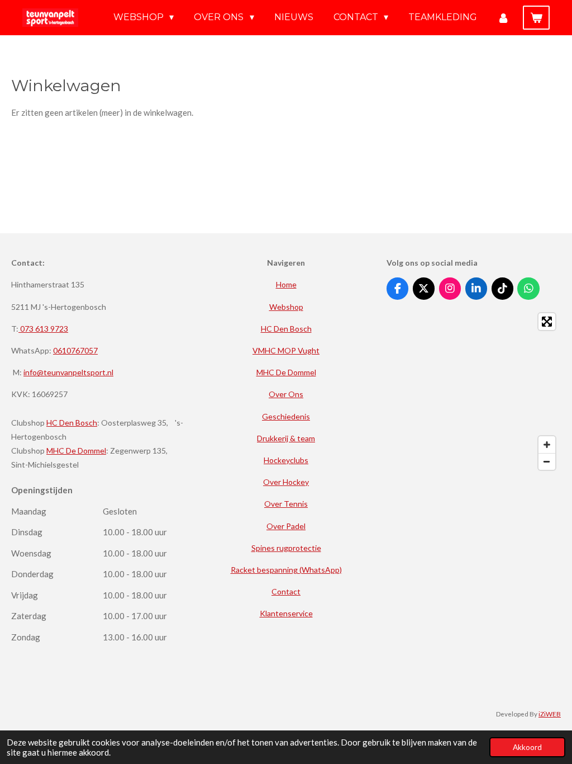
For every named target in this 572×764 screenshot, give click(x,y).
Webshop (286, 307)
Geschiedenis (286, 416)
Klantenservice (286, 613)
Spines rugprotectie (286, 548)
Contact (286, 591)
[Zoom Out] (546, 461)
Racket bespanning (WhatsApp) (286, 569)
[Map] (474, 391)
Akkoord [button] (527, 747)
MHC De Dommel (76, 450)
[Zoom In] (546, 444)
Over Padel (286, 526)
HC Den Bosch (71, 422)
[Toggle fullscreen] (546, 321)
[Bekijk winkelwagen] (536, 18)
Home (286, 284)
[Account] (503, 18)
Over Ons (286, 394)
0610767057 (75, 350)
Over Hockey (286, 482)
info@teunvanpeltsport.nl (68, 372)
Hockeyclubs (286, 460)
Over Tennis (286, 503)
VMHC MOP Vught (286, 350)
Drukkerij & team (286, 438)
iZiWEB (549, 714)
